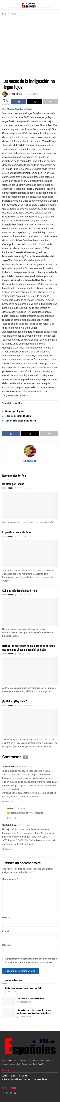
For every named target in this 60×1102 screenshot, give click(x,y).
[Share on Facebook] (18, 101)
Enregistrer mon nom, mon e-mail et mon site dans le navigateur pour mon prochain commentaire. (31, 960)
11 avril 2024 (21, 706)
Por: (18, 109)
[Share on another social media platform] (50, 101)
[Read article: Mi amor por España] (30, 505)
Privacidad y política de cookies (16, 1079)
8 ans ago (26, 766)
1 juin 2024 (20, 654)
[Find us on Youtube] (15, 1093)
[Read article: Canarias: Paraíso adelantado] (8, 1001)
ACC (11, 1060)
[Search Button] (56, 4)
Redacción (17, 94)
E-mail (6, 931)
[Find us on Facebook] (3, 1093)
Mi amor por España (14, 411)
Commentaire (10, 879)
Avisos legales (8, 1076)
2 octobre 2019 (24, 1002)
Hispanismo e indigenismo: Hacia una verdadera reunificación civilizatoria (34, 1011)
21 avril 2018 (33, 94)
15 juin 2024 (21, 536)
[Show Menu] (3, 4)
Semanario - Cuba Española (34, 1064)
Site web (6, 945)
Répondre (9, 801)
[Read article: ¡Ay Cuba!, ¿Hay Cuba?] (30, 722)
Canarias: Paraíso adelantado (30, 998)
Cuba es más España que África (20, 420)
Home (4, 14)
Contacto (23, 1076)
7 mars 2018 (11, 992)
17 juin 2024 (21, 488)
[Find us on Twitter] (7, 1093)
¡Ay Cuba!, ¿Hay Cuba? (14, 701)
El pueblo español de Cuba (17, 415)
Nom (5, 917)
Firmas (13, 14)
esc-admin (8, 488)
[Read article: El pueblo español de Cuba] (30, 553)
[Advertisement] (30, 47)
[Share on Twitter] (34, 101)
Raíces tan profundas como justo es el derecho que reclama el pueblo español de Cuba (28, 647)
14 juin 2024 (21, 595)
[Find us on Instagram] (11, 1093)
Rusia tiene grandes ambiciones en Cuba (23, 988)
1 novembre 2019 (25, 1017)
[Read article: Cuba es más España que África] (30, 612)
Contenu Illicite (40, 1079)
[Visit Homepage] (30, 5)
